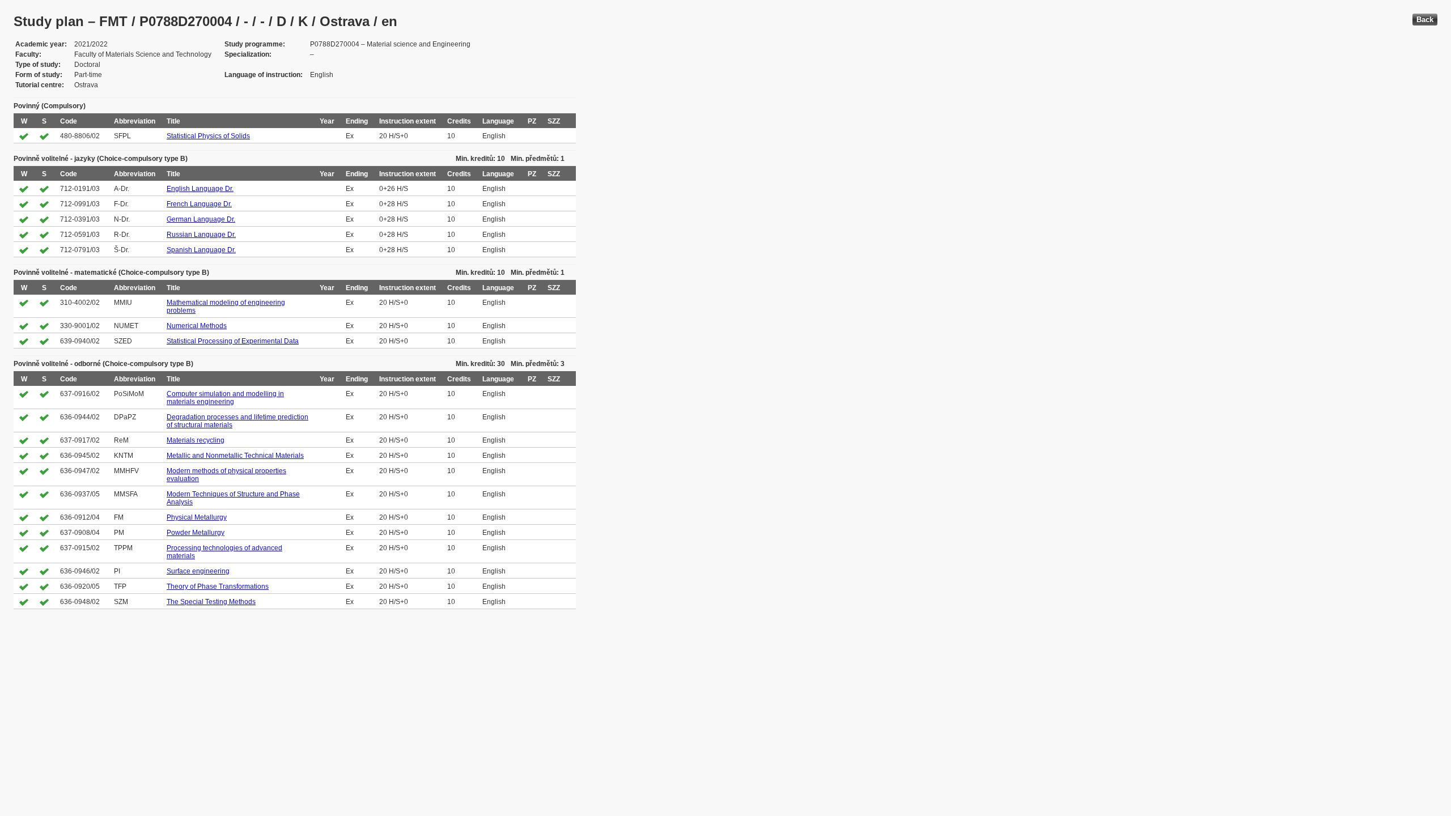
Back (1424, 19)
